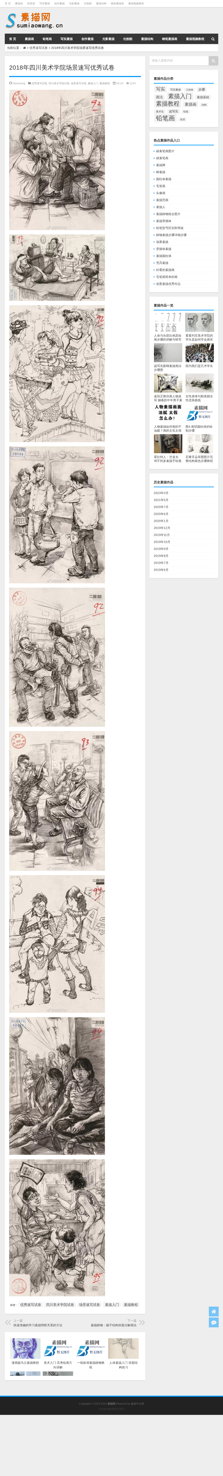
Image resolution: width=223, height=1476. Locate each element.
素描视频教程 (136, 3)
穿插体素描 (163, 249)
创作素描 (59, 3)
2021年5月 (161, 500)
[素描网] (34, 13)
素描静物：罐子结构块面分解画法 (114, 1325)
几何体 (189, 89)
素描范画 (162, 200)
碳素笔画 (162, 158)
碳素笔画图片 (165, 151)
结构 (204, 104)
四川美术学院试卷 (59, 83)
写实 (160, 89)
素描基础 (203, 97)
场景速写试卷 (78, 83)
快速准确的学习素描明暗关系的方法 (38, 1325)
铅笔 (185, 111)
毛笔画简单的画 (166, 277)
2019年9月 (161, 549)
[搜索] (213, 39)
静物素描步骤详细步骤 (171, 235)
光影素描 (74, 3)
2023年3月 (161, 493)
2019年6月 (161, 570)
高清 (182, 119)
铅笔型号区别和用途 (170, 228)
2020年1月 (161, 521)
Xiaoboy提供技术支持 (111, 1409)
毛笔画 (160, 186)
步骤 (201, 89)
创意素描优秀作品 (168, 284)
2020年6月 (161, 514)
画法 (159, 97)
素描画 (19, 3)
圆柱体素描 (163, 179)
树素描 (160, 172)
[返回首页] (214, 1311)
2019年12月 (162, 528)
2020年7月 (161, 507)
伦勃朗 (88, 3)
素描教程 (105, 83)
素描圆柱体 (163, 256)
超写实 (173, 111)
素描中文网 (137, 1403)
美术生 (160, 111)
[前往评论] (214, 1322)
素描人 (160, 207)
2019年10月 (162, 542)
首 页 (8, 3)
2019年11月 (162, 535)
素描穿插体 (163, 221)
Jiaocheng (19, 83)
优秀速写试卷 (38, 48)
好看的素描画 (165, 270)
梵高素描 (162, 263)
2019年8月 (161, 556)
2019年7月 (161, 563)
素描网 (160, 165)
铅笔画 (31, 3)
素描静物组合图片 (168, 214)
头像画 (160, 193)
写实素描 (44, 3)
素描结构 (101, 3)
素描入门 (93, 83)
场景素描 (162, 242)
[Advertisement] (111, 1445)
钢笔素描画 (117, 3)
